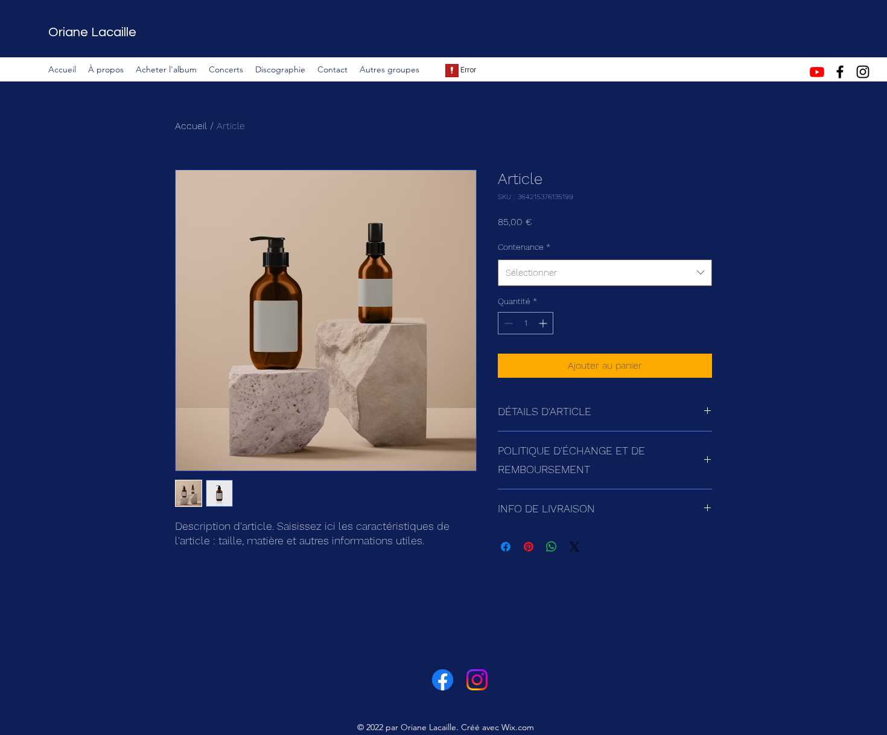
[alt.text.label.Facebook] (839, 71)
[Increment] (544, 323)
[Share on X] (574, 546)
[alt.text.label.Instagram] (862, 71)
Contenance (524, 247)
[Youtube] (817, 71)
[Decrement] (507, 323)
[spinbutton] (525, 323)
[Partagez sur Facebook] (505, 546)
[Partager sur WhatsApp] (551, 546)
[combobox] (605, 272)
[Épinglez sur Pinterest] (528, 546)
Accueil (191, 126)
